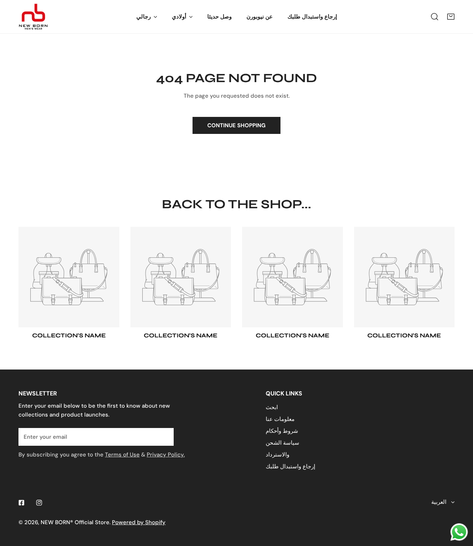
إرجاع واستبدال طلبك (290, 466)
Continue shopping (236, 125)
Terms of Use (122, 454)
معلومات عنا (280, 419)
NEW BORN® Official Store (75, 522)
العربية (438, 502)
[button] (451, 17)
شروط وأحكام (282, 431)
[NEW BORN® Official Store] (33, 16)
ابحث (272, 407)
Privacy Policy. (166, 454)
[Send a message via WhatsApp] (459, 532)
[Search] (434, 17)
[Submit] (164, 436)
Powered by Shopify (139, 522)
